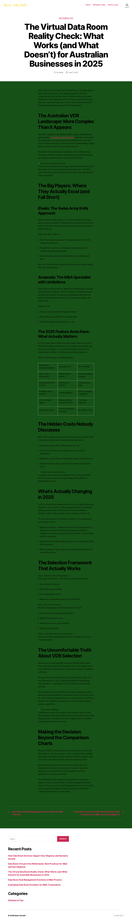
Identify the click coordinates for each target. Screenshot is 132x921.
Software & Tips (99, 5)
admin (61, 72)
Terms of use (113, 5)
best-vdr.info (20, 916)
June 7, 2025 (73, 72)
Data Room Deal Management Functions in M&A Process (35, 880)
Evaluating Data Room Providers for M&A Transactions (34, 885)
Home (88, 5)
